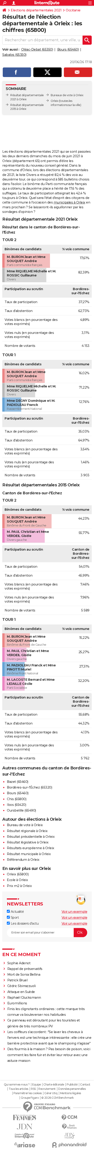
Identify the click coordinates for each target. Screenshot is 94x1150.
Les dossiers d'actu (24, 923)
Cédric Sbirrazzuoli (21, 986)
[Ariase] (24, 1144)
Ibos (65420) (16, 805)
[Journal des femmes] (24, 1117)
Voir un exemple (74, 912)
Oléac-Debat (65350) (37, 49)
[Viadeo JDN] (69, 1136)
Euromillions (17, 1003)
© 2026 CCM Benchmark (57, 1097)
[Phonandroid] (69, 1145)
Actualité (17, 912)
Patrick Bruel (17, 980)
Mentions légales (70, 1093)
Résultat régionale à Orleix (27, 831)
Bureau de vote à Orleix (25, 825)
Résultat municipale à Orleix (29, 854)
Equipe (36, 1084)
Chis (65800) (16, 799)
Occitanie (73, 10)
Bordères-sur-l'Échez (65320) (29, 787)
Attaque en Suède (21, 992)
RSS (33, 1089)
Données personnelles (72, 1089)
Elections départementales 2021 (36, 10)
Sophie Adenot (19, 963)
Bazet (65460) (17, 782)
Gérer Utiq (50, 1093)
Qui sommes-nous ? (17, 1084)
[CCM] (69, 1117)
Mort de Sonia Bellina (23, 974)
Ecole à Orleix (17, 880)
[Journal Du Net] (24, 1126)
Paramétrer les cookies (27, 1093)
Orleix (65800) (18, 874)
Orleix (54, 101)
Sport (14, 917)
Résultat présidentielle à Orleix (31, 837)
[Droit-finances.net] (69, 1126)
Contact (85, 1084)
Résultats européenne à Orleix (30, 848)
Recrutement (47, 1089)
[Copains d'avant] (24, 1136)
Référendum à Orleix (23, 860)
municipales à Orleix (69, 202)
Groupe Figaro (30, 1097)
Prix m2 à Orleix (19, 886)
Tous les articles (18, 1089)
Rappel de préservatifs (24, 969)
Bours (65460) (68, 49)
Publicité (72, 1084)
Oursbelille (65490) (21, 810)
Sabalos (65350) (14, 55)
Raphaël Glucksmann (24, 997)
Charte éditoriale (53, 1084)
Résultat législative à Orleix (28, 842)
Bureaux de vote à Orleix (67, 95)
